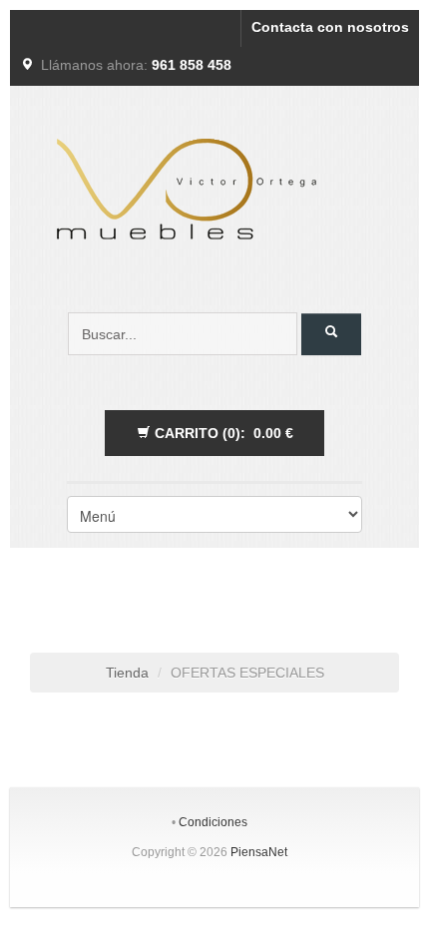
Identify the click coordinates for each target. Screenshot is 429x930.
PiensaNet (258, 852)
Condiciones (213, 822)
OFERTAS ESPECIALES (247, 673)
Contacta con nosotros (330, 27)
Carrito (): (222, 433)
